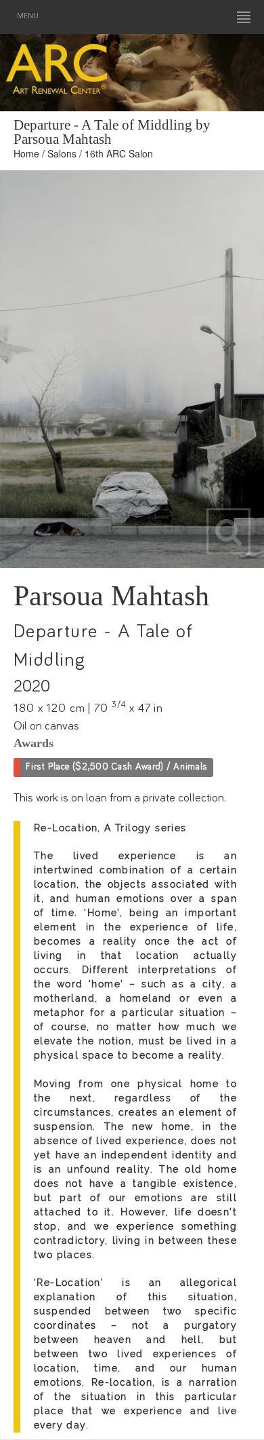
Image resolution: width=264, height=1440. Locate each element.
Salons (61, 153)
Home (26, 153)
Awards (33, 743)
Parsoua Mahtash (111, 595)
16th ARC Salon (119, 153)
